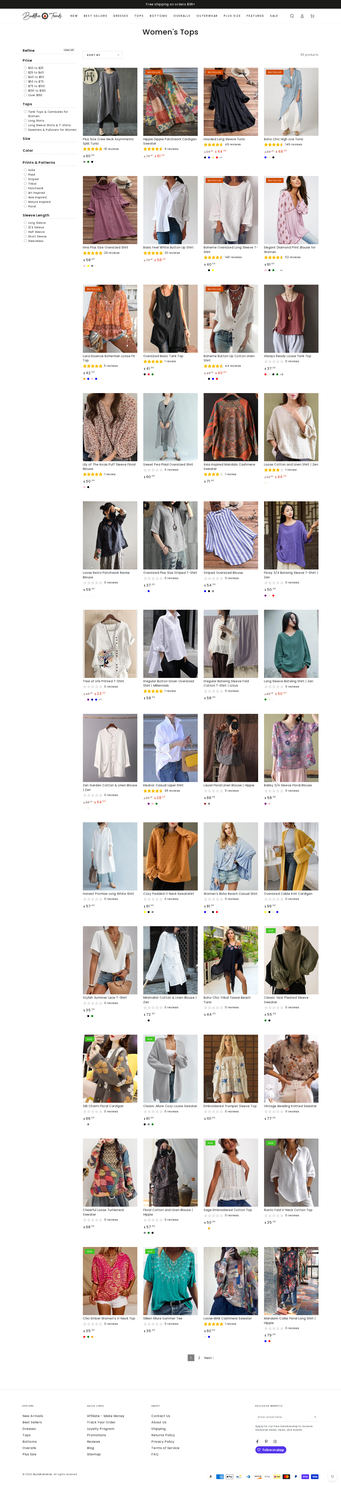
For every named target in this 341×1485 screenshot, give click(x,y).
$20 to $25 (35, 68)
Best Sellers (32, 1422)
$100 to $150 (36, 91)
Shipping (158, 1429)
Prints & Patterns (39, 162)
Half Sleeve (36, 232)
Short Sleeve (37, 236)
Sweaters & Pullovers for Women (52, 130)
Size (26, 138)
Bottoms (29, 1441)
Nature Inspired (39, 202)
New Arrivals (32, 1416)
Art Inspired (36, 193)
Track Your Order (101, 1422)
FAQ (154, 1454)
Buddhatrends (42, 1474)
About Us (158, 1422)
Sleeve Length (36, 215)
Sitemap (94, 1454)
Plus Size (29, 1454)
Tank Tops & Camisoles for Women (47, 114)
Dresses (29, 1429)
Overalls (29, 1448)
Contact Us (160, 1416)
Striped (33, 179)
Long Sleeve (36, 223)
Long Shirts (35, 121)
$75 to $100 (36, 86)
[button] (292, 16)
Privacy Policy (162, 1441)
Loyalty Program (100, 1429)
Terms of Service (165, 1448)
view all (69, 50)
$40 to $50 (35, 77)
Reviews (93, 1441)
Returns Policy (163, 1435)
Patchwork (35, 188)
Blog (90, 1448)
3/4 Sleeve (35, 227)
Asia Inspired (37, 197)
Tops (27, 104)
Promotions (96, 1435)
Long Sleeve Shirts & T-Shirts (49, 125)
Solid (31, 170)
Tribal (31, 184)
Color (28, 150)
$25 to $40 (35, 72)
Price (27, 60)
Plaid (31, 175)
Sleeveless (35, 241)
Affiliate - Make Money (106, 1416)
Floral (31, 206)
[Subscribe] (316, 1417)
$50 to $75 (35, 82)
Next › (209, 1358)
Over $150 (34, 95)
